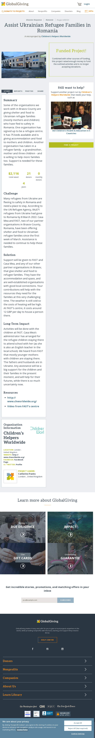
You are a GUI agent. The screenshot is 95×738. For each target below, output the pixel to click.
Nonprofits (42, 11)
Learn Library (12, 695)
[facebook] (32, 648)
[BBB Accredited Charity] (49, 714)
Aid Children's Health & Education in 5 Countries (71, 132)
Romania (49, 20)
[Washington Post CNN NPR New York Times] (47, 707)
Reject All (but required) (78, 728)
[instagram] (47, 648)
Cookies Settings (77, 734)
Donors (7, 661)
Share (40, 91)
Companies (55, 11)
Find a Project (71, 145)
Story (7, 91)
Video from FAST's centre (23, 406)
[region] (47, 728)
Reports (18, 91)
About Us (9, 686)
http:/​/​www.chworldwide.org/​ (14, 456)
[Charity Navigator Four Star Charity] (28, 714)
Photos (29, 91)
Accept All (78, 723)
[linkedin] (62, 648)
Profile (19, 464)
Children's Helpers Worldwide (56, 36)
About (31, 11)
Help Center (47, 640)
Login (87, 4)
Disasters (68, 11)
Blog (79, 11)
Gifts (91, 11)
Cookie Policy (22, 730)
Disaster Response (34, 20)
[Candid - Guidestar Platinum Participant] (37, 714)
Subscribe (65, 600)
